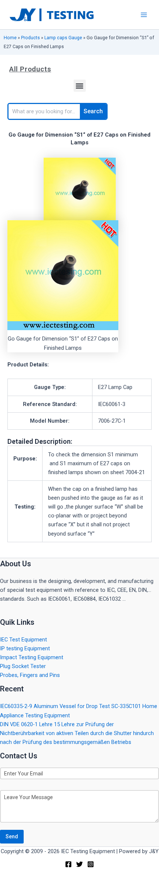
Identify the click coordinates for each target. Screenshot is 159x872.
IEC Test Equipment (23, 639)
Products (30, 37)
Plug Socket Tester (23, 666)
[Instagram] (90, 864)
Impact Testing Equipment (31, 657)
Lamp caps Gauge (63, 37)
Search (93, 111)
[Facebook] (68, 864)
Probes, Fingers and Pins (30, 675)
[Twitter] (79, 864)
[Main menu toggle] (144, 15)
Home (10, 37)
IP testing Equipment (25, 648)
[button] (80, 86)
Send (12, 836)
